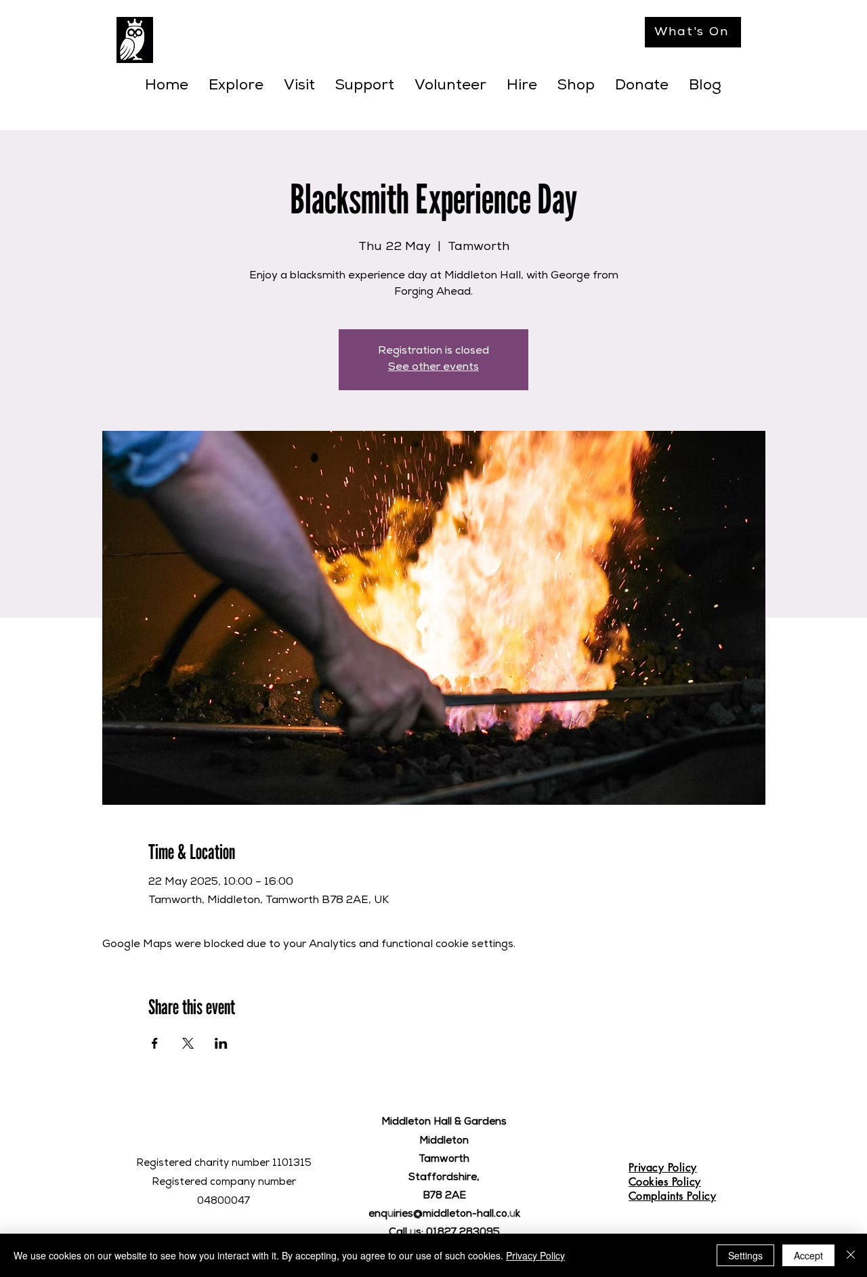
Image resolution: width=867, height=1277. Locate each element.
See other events (433, 367)
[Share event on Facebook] (154, 1043)
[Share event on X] (188, 1043)
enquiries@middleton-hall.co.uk (444, 1214)
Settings (745, 1255)
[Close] (851, 1255)
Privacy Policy (535, 1255)
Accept (808, 1255)
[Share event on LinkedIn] (221, 1043)
